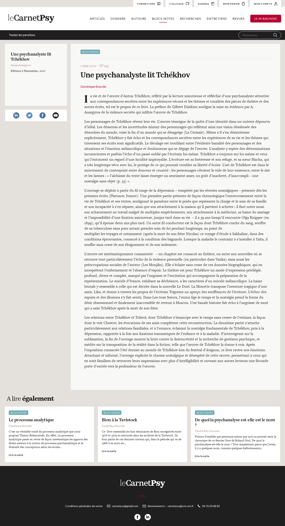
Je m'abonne (265, 18)
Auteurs (138, 18)
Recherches (190, 18)
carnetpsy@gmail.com (125, 506)
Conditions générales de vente (84, 506)
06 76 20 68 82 (211, 506)
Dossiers (118, 18)
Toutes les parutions (22, 35)
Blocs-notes (163, 18)
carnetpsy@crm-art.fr (180, 506)
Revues (238, 18)
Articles (97, 18)
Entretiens (217, 18)
